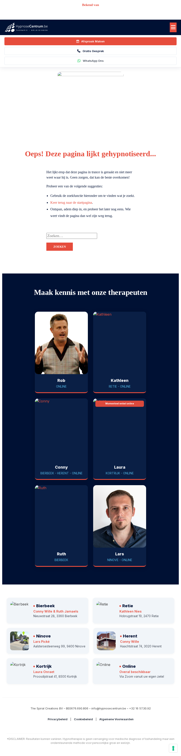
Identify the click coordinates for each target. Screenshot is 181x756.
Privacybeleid (58, 719)
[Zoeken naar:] (112, 236)
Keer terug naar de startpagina (71, 202)
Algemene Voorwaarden (116, 719)
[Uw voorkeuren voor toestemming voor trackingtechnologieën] (173, 748)
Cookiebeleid (83, 719)
